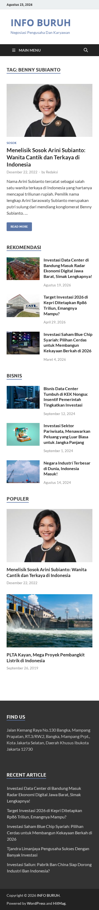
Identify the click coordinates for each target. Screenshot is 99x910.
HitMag (59, 903)
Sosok (12, 143)
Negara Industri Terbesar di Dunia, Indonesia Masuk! (67, 468)
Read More (17, 225)
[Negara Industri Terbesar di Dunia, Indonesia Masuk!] (23, 463)
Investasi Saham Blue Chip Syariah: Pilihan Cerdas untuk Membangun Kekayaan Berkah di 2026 (68, 342)
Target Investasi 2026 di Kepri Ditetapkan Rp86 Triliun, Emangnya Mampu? (66, 305)
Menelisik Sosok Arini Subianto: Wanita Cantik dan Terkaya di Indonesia (46, 157)
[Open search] (86, 50)
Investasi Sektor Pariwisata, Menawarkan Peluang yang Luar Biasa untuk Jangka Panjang (67, 433)
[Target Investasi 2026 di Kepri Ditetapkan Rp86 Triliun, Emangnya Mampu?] (23, 297)
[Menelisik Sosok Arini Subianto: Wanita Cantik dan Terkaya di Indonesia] (49, 110)
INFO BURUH (41, 22)
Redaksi (52, 172)
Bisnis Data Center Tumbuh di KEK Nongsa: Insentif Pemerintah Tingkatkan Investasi (66, 396)
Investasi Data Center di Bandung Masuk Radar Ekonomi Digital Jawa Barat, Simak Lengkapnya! (68, 268)
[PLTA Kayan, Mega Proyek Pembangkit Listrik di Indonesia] (49, 620)
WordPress (36, 903)
